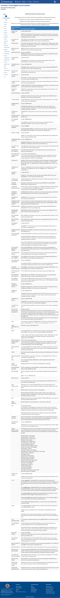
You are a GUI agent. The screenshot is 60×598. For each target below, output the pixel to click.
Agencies (18, 1)
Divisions (17, 589)
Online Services (49, 586)
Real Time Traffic (49, 590)
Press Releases (19, 587)
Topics (30, 1)
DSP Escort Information (7, 68)
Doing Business (34, 589)
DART (20, 591)
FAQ (5, 26)
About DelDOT (19, 586)
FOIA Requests (34, 590)
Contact (37, 1)
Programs (33, 587)
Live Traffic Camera (50, 587)
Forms (5, 72)
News (24, 1)
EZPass (23, 591)
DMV (17, 591)
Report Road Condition (50, 593)
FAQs (17, 590)
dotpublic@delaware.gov (9, 592)
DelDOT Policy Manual (6, 39)
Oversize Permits (49, 589)
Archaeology (33, 591)
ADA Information (30, 596)
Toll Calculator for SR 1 (50, 591)
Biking (32, 586)
